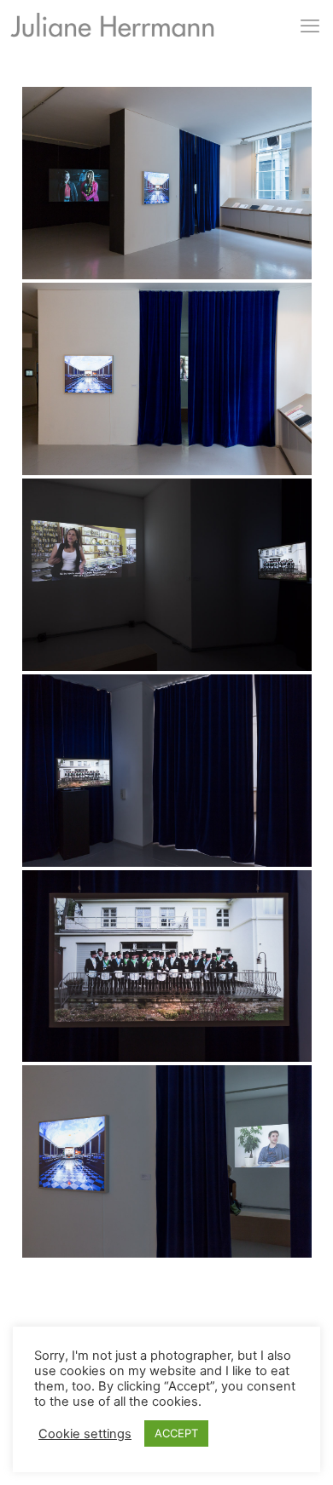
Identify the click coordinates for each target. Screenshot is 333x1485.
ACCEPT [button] (176, 1433)
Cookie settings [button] (84, 1434)
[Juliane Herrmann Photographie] (112, 29)
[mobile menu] (309, 25)
